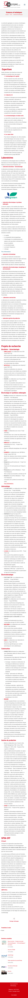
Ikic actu (9, 971)
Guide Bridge (10, 955)
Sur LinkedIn (14, 995)
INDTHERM (7, 624)
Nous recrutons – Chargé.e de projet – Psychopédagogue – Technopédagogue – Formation (17, 943)
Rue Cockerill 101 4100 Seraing (14, 984)
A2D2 (5, 640)
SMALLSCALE (7, 351)
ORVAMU (6, 551)
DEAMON (6, 452)
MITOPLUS (7, 365)
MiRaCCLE (6, 442)
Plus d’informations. (6, 251)
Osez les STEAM (11, 949)
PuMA (5, 430)
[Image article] (4, 942)
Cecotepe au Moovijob (12, 965)
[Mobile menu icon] (24, 4)
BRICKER (6, 699)
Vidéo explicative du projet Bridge (15, 960)
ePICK (5, 805)
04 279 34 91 (16, 989)
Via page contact (16, 991)
